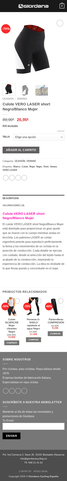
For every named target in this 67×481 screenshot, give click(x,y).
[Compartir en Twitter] (18, 178)
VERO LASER (10, 170)
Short (46, 166)
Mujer (32, 166)
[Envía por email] (24, 178)
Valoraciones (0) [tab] (13, 205)
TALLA (6, 137)
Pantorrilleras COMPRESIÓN (56, 321)
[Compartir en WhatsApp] (6, 178)
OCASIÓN (8, 98)
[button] (5, 6)
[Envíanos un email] (24, 391)
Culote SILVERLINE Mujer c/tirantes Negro (12, 325)
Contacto (25, 471)
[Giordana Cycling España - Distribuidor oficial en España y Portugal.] (33, 6)
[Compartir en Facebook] (12, 178)
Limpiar (60, 131)
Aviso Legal (41, 471)
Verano (53, 166)
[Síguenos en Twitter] (18, 391)
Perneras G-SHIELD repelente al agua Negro (33, 324)
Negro (39, 166)
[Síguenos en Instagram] (12, 391)
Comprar (12, 343)
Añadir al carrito (21, 150)
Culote (25, 166)
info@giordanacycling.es (33, 458)
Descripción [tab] (11, 198)
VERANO (22, 98)
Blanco (16, 166)
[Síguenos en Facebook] (6, 391)
